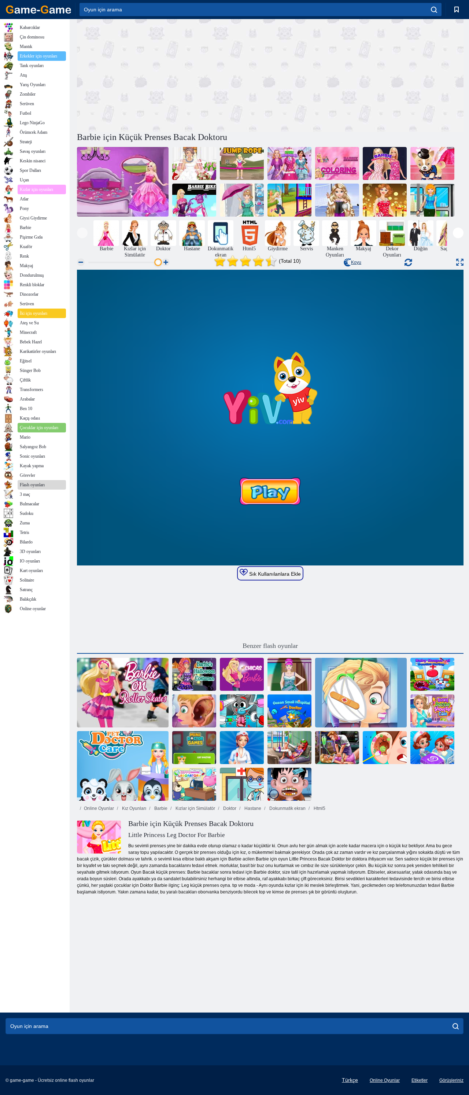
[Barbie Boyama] (337, 163)
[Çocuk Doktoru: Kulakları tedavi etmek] (361, 692)
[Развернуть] (460, 262)
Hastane (252, 808)
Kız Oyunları (133, 808)
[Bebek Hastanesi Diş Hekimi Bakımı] (432, 674)
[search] (434, 9)
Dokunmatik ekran (287, 808)
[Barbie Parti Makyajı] (385, 200)
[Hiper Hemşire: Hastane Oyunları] (242, 747)
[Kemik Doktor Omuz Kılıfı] (432, 710)
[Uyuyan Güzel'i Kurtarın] (337, 747)
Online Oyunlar (99, 808)
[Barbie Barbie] (242, 674)
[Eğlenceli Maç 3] (289, 163)
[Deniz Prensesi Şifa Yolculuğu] (289, 747)
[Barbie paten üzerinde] (123, 692)
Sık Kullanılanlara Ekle (274, 574)
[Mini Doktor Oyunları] (194, 747)
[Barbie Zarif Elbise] (289, 674)
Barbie (160, 808)
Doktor (229, 808)
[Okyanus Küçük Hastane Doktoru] (289, 710)
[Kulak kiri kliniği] (385, 747)
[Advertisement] (173, 74)
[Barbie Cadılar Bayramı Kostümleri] (194, 674)
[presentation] (82, 233)
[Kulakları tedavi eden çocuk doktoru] (194, 710)
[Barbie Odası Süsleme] (123, 182)
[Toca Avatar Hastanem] (242, 784)
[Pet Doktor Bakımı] (123, 766)
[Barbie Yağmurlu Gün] (242, 200)
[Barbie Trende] (432, 200)
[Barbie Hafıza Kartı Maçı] (385, 163)
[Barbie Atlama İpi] (242, 163)
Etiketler (419, 1080)
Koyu (356, 262)
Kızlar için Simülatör (194, 808)
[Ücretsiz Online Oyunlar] (38, 9)
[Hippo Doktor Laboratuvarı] (194, 784)
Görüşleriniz (451, 1080)
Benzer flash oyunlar (270, 645)
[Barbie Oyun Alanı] (289, 200)
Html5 (319, 808)
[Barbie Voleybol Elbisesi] (337, 200)
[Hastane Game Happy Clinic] (432, 747)
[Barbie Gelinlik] (194, 163)
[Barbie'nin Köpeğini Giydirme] (432, 163)
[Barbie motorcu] (194, 200)
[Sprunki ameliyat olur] (242, 710)
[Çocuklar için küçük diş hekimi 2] (289, 784)
